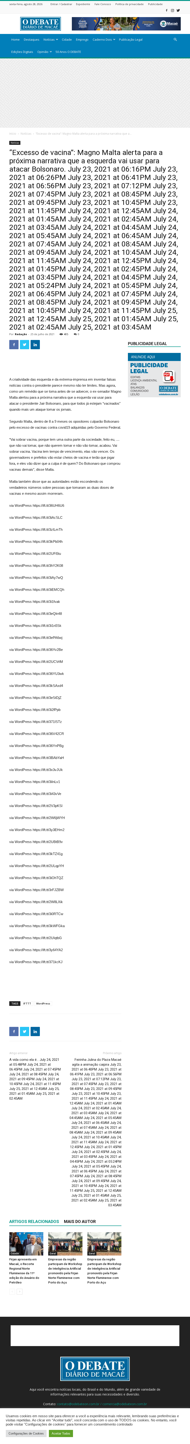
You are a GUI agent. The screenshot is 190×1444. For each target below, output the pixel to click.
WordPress (43, 1003)
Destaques (31, 39)
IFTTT (27, 1003)
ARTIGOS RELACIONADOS (34, 1221)
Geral (53, 1253)
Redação (21, 334)
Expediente (83, 4)
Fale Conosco (103, 4)
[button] (175, 39)
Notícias (49, 39)
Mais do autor (80, 1221)
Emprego (82, 39)
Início (12, 134)
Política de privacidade (129, 4)
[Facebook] (166, 10)
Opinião (42, 52)
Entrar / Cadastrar (61, 4)
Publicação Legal (130, 39)
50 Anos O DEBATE (68, 52)
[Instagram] (172, 10)
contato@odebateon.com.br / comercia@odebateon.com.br (102, 1404)
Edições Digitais (22, 52)
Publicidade (155, 4)
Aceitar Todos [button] (61, 1433)
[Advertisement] (95, 93)
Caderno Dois (102, 39)
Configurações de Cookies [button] (26, 1433)
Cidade (67, 39)
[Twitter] (178, 10)
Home (15, 39)
